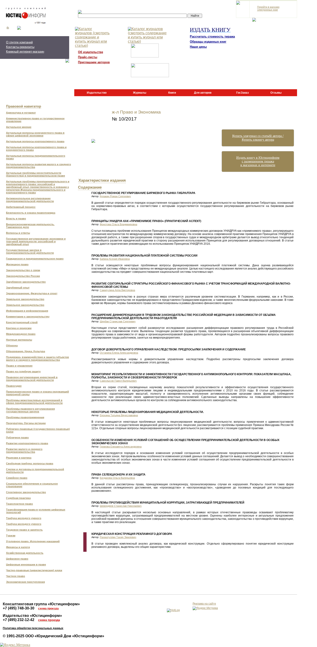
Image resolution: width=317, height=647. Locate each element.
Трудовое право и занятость (24, 529)
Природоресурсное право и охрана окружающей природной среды (37, 393)
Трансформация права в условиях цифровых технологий (35, 511)
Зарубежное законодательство (26, 281)
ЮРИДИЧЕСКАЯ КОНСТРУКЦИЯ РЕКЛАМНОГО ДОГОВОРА (131, 534)
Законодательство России (23, 276)
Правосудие (14, 385)
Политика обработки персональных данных (33, 628)
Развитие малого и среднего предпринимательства (24, 450)
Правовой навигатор (23, 106)
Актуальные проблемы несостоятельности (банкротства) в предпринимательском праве (35, 174)
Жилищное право (17, 264)
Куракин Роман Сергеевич (115, 196)
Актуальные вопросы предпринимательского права (35, 157)
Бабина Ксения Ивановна (115, 258)
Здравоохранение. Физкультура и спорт (31, 293)
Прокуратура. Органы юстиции (26, 423)
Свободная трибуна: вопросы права (29, 463)
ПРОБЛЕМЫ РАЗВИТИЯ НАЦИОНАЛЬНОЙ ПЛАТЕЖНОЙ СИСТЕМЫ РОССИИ (144, 255)
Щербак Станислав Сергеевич (118, 321)
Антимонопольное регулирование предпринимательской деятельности (30, 200)
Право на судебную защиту (23, 371)
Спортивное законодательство (26, 492)
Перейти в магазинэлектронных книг (268, 8)
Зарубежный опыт (17, 287)
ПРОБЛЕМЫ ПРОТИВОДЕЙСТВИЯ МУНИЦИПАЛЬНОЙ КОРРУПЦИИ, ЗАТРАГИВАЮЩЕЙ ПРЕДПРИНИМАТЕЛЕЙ (167, 502)
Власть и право (16, 218)
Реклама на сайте (204, 603)
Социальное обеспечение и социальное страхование (32, 485)
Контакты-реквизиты (20, 47)
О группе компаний (19, 42)
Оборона (12, 345)
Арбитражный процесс (21, 207)
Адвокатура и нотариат (21, 112)
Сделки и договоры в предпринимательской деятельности (35, 470)
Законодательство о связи (23, 270)
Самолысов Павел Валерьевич (118, 380)
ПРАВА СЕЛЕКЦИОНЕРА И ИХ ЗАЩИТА (118, 474)
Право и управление (19, 365)
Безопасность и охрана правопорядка (30, 212)
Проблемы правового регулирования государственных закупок (30, 410)
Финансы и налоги (18, 547)
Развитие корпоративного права (27, 443)
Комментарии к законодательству (27, 316)
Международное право (21, 334)
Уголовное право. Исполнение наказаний (33, 541)
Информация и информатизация (27, 310)
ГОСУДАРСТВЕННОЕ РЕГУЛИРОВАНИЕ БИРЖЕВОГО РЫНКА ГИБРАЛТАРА (143, 193)
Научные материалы (19, 339)
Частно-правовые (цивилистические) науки (34, 570)
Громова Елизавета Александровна (121, 446)
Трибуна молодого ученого (23, 518)
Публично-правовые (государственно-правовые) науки (38, 430)
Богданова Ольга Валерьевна (117, 477)
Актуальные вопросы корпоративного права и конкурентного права (36, 148)
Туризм (10, 535)
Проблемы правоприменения (25, 417)
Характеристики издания (102, 180)
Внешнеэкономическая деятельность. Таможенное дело (30, 225)
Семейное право (16, 477)
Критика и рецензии (19, 328)
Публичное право (17, 437)
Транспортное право (19, 503)
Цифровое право (17, 558)
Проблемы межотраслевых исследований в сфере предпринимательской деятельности (34, 401)
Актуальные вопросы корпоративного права (35, 141)
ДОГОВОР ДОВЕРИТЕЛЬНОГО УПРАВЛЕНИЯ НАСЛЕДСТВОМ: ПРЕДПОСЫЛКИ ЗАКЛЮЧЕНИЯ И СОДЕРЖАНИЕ (168, 349)
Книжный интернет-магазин (25, 51)
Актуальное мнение (18, 127)
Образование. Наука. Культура (25, 351)
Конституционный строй (22, 322)
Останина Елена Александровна (119, 352)
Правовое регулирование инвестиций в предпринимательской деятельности (32, 378)
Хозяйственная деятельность (24, 553)
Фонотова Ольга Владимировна (118, 224)
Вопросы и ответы (18, 233)
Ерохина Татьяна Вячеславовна (119, 415)
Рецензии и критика (18, 457)
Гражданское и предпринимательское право (35, 258)
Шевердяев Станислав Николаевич (121, 505)
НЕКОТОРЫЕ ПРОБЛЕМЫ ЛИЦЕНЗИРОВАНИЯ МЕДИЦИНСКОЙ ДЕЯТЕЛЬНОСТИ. (147, 412)
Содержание (90, 187)
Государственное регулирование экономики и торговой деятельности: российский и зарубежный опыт (36, 241)
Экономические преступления (25, 581)
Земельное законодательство (25, 299)
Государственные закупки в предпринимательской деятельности (30, 251)
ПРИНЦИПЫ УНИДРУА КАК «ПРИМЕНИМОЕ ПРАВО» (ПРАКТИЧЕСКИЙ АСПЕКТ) (146, 221)
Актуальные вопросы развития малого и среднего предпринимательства (38, 165)
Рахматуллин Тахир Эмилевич (118, 537)
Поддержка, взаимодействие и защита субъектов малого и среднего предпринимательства (37, 358)
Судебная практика (18, 498)
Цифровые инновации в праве (26, 564)
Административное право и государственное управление (35, 120)
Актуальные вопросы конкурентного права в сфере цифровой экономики (35, 134)
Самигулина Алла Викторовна (117, 290)
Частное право (15, 576)
